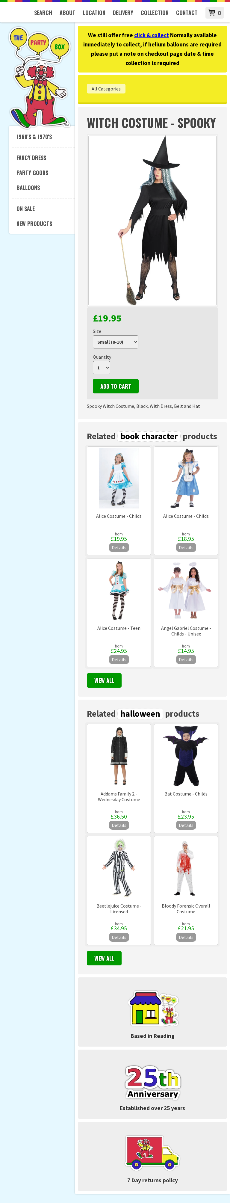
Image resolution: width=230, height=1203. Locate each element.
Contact (187, 12)
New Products (34, 223)
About (67, 12)
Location (94, 12)
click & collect (151, 35)
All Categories (106, 89)
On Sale (25, 208)
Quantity (102, 357)
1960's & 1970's (34, 137)
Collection (155, 12)
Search (43, 12)
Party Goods (32, 172)
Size (97, 331)
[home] (39, 129)
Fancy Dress (31, 157)
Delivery (123, 12)
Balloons (28, 187)
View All (104, 680)
